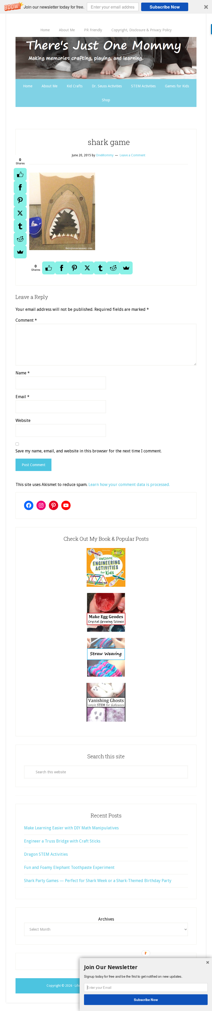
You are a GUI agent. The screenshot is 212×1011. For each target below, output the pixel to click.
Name (23, 373)
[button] (106, 7)
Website (23, 420)
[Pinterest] (20, 200)
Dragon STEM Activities (46, 854)
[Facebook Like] (20, 174)
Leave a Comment (132, 155)
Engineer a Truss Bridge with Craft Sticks (62, 841)
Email (22, 396)
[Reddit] (20, 239)
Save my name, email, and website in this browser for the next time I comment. (89, 451)
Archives (106, 919)
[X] (20, 213)
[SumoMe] (20, 251)
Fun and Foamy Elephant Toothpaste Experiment (69, 867)
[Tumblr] (20, 226)
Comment (26, 320)
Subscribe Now (165, 7)
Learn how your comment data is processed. (129, 484)
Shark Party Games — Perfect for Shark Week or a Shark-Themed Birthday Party (97, 880)
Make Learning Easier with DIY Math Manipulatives (71, 827)
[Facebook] (20, 187)
